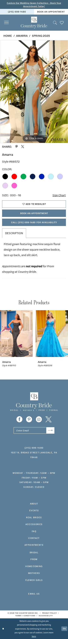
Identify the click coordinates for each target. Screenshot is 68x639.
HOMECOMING (33, 566)
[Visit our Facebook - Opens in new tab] (19, 419)
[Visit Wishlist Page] (61, 22)
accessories (34, 524)
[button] (6, 23)
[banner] (34, 23)
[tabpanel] (34, 91)
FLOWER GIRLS (34, 579)
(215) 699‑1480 (17, 11)
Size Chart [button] (59, 195)
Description (14, 233)
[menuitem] (17, 12)
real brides (34, 517)
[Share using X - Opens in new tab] (22, 146)
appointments (34, 544)
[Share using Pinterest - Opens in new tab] (16, 146)
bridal (34, 552)
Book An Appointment (34, 213)
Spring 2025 (41, 36)
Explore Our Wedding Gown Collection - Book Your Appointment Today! (34, 4)
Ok (64, 628)
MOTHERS (34, 572)
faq (34, 531)
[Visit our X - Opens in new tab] (49, 419)
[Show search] (55, 22)
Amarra (22, 36)
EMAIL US (34, 593)
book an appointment (51, 11)
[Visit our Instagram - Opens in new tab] (39, 419)
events (34, 510)
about (34, 503)
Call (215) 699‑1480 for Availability (34, 222)
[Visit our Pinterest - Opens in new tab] (29, 419)
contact (33, 537)
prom (33, 559)
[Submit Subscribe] (50, 430)
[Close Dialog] (3, 628)
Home (7, 36)
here (34, 636)
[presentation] (16, 333)
